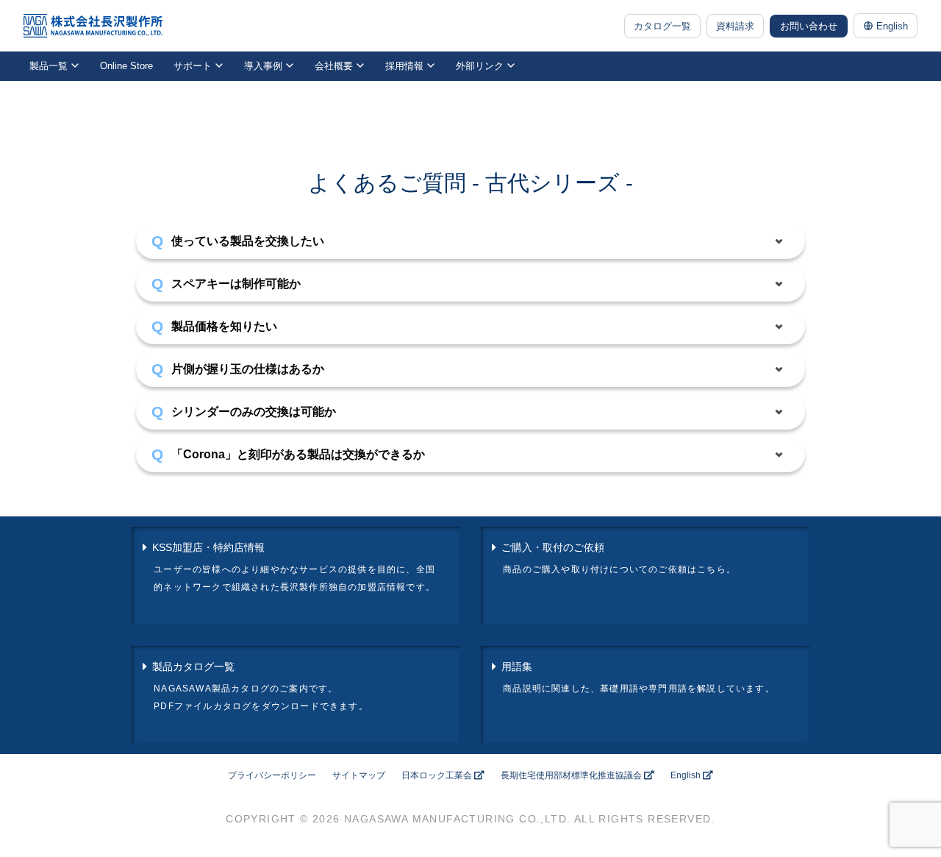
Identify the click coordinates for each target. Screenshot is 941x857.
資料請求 (735, 26)
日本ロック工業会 (436, 775)
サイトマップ (358, 775)
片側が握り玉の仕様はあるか (247, 369)
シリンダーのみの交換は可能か (253, 411)
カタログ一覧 (662, 26)
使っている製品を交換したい (247, 241)
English (892, 26)
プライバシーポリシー (272, 775)
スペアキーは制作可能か (236, 283)
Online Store (126, 65)
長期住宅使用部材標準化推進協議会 (571, 775)
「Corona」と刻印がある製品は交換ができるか (298, 454)
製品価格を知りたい (224, 326)
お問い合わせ (808, 26)
